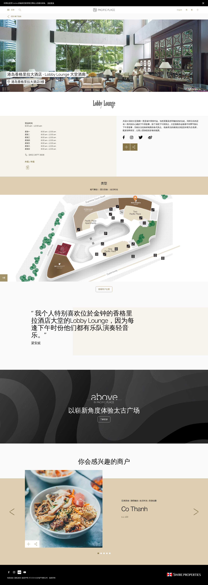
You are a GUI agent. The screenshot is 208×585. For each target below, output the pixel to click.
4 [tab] (106, 553)
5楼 (3, 278)
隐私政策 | (18, 578)
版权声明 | (25, 578)
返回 (204, 561)
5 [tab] (109, 553)
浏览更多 (50, 3)
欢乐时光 (114, 189)
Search (19, 9)
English (179, 10)
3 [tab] (104, 553)
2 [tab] (101, 553)
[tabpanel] (104, 509)
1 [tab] (98, 553)
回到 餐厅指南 (16, 16)
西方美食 (104, 189)
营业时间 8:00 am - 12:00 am (33, 124)
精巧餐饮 (94, 189)
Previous (12, 512)
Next (196, 512)
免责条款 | (11, 578)
